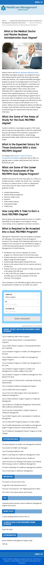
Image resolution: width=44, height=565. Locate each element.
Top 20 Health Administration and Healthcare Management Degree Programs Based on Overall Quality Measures (21, 426)
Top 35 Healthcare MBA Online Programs (16, 337)
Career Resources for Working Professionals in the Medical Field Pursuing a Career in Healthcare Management (21, 463)
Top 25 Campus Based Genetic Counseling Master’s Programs (19, 341)
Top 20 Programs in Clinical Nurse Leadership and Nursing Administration (21, 381)
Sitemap (4, 544)
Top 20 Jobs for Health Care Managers (15, 448)
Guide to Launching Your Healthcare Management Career (21, 455)
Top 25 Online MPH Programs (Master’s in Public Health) (20, 422)
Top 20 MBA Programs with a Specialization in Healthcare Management (21, 417)
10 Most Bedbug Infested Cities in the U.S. (16, 517)
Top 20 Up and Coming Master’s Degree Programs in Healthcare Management (19, 411)
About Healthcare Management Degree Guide (17, 540)
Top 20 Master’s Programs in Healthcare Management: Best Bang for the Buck (22, 376)
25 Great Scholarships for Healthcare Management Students (22, 467)
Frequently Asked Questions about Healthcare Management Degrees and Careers (22, 504)
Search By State (7, 529)
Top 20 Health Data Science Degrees (14, 390)
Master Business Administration (27, 72)
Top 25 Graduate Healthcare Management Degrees (19, 386)
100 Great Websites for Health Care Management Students (21, 444)
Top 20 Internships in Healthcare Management (17, 471)
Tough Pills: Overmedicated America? (14, 485)
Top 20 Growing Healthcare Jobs (13, 451)
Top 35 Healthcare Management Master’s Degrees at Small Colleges (21, 432)
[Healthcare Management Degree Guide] (22, 13)
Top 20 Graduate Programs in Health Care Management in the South (21, 364)
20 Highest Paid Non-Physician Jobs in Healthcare (18, 458)
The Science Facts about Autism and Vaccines (17, 492)
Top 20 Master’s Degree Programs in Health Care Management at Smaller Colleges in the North (18, 370)
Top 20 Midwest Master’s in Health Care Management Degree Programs (20, 358)
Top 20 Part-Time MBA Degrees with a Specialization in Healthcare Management (20, 394)
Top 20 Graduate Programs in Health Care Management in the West (21, 353)
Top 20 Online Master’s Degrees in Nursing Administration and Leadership (21, 347)
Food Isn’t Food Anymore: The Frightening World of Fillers (21, 489)
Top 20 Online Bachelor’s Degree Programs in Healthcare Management (21, 400)
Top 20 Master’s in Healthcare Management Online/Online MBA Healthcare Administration (21, 406)
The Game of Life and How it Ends (13, 482)
